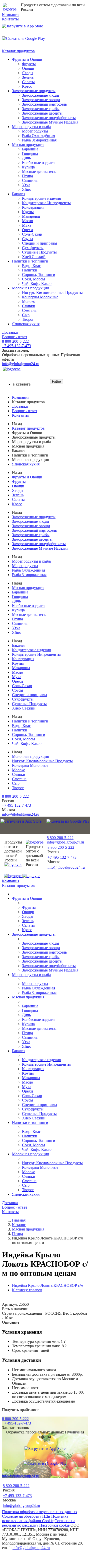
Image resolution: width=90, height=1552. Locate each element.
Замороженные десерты (42, 113)
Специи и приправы (39, 243)
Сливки (28, 306)
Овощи (28, 68)
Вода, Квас (31, 265)
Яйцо (26, 189)
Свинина (30, 180)
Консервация (33, 207)
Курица (28, 167)
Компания (10, 14)
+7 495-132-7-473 (16, 346)
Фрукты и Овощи (27, 59)
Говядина (30, 153)
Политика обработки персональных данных (39, 1512)
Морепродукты (35, 131)
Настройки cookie (54, 1525)
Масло (27, 221)
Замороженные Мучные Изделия (50, 122)
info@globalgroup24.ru (31, 1548)
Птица (27, 176)
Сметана (29, 310)
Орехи (27, 230)
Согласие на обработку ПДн (26, 1516)
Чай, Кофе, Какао (37, 283)
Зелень (28, 77)
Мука (26, 225)
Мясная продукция (28, 144)
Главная (19, 1220)
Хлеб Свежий (34, 257)
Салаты (28, 82)
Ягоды (27, 73)
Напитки (29, 270)
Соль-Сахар (32, 234)
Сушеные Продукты (39, 252)
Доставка (10, 332)
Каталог (19, 1225)
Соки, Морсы (33, 279)
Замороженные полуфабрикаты (49, 118)
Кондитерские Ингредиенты (46, 203)
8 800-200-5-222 (15, 341)
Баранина (30, 149)
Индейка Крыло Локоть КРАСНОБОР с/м (47, 1285)
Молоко (28, 301)
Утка (26, 185)
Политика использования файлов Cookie (35, 1518)
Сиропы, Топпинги (38, 274)
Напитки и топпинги (30, 261)
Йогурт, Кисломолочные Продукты (52, 292)
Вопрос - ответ (14, 337)
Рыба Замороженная (39, 140)
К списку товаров (27, 1290)
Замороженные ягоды (40, 95)
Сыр (26, 315)
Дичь (26, 158)
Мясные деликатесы (39, 171)
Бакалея (18, 194)
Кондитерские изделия (41, 198)
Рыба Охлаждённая (38, 135)
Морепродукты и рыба (31, 127)
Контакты (10, 19)
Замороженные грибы (41, 109)
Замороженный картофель (44, 104)
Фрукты (29, 64)
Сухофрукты (33, 248)
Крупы (28, 212)
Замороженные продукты (34, 91)
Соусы (27, 239)
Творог (28, 319)
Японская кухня (26, 324)
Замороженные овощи (41, 100)
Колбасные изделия (38, 162)
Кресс (27, 86)
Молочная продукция (30, 288)
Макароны (31, 216)
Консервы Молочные (40, 297)
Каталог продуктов (18, 51)
